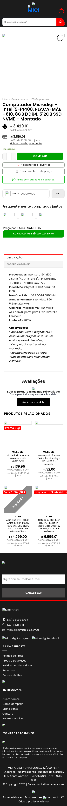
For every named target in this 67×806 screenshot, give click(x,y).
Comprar (40, 156)
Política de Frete (13, 656)
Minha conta (10, 709)
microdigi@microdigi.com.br (23, 629)
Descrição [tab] (14, 257)
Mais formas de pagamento (26, 143)
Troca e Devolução (14, 661)
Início (5, 99)
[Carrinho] (62, 11)
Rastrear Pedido (12, 718)
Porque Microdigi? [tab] (18, 264)
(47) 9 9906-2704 (17, 619)
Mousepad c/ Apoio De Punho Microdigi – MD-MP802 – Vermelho (49, 460)
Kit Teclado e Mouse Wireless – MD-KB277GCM (18, 458)
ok (58, 193)
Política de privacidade (17, 665)
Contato (7, 714)
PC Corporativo (40, 99)
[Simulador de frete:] (26, 193)
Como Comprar (12, 704)
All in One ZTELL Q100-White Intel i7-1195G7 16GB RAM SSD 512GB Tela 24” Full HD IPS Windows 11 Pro (18, 526)
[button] (33, 164)
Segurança (9, 670)
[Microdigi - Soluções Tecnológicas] (33, 10)
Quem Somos (11, 699)
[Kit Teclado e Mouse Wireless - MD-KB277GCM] (18, 435)
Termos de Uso (12, 675)
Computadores (19, 99)
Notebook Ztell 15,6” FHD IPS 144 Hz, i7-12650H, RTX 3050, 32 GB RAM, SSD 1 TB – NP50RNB (49, 526)
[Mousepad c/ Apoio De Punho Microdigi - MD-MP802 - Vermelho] (49, 435)
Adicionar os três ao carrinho (33, 233)
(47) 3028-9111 (15, 625)
